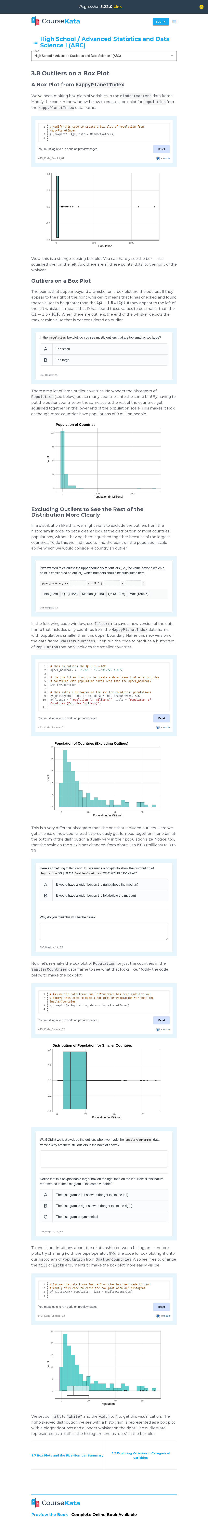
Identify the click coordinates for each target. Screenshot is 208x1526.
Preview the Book (49, 1514)
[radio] (104, 349)
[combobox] (104, 56)
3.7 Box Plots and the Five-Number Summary (67, 1455)
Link (118, 6)
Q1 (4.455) (70, 594)
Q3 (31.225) (116, 594)
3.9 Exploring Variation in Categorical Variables (141, 1455)
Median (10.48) (93, 594)
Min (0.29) (51, 594)
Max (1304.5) (139, 594)
